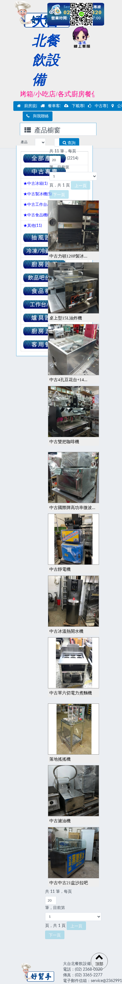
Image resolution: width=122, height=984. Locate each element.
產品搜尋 (24, 143)
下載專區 (78, 106)
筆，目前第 (59, 167)
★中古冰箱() (35, 184)
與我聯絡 (39, 116)
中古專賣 (101, 106)
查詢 (70, 143)
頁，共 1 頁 (59, 185)
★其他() (32, 226)
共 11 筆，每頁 (62, 151)
